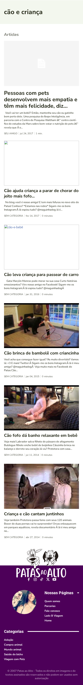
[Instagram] (35, 579)
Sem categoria (13, 216)
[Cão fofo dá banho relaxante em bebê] (41, 407)
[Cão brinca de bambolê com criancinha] (41, 325)
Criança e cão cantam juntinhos (34, 514)
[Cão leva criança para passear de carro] (41, 247)
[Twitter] (48, 579)
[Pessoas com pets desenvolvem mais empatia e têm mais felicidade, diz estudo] (41, 63)
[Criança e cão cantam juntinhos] (41, 486)
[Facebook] (28, 579)
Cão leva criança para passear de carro (41, 274)
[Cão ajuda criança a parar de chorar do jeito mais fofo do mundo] (41, 163)
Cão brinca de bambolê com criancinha (41, 353)
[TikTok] (41, 579)
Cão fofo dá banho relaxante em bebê (40, 435)
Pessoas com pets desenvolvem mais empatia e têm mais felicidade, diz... (40, 99)
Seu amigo (10, 133)
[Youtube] (54, 579)
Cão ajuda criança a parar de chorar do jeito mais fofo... (41, 193)
